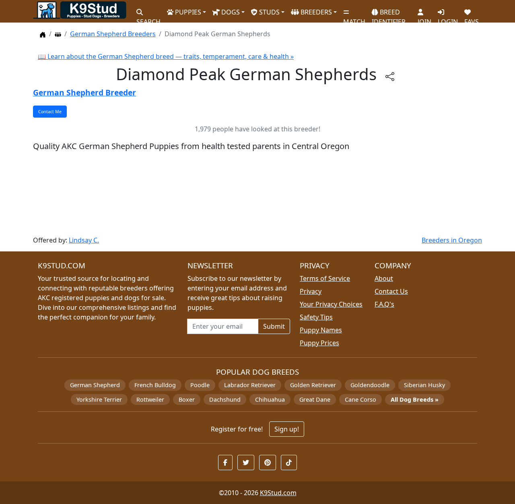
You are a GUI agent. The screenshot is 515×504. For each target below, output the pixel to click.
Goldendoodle (369, 385)
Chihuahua (270, 399)
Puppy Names (321, 330)
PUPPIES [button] (187, 12)
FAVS (471, 18)
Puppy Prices (319, 342)
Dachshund (225, 399)
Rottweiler (150, 399)
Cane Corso (360, 399)
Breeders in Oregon (452, 240)
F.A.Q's (384, 304)
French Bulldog (155, 385)
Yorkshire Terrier (99, 399)
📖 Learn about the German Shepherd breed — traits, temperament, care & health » (166, 56)
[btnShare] (390, 75)
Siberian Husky (424, 385)
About (384, 278)
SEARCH (148, 18)
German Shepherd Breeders (113, 33)
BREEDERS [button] (315, 12)
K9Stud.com (278, 492)
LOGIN (448, 18)
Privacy (310, 291)
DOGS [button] (230, 12)
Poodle (200, 385)
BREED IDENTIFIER (389, 13)
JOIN (424, 18)
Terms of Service (325, 278)
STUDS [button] (269, 12)
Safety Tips (316, 317)
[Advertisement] (257, 194)
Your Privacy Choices (331, 304)
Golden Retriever (313, 385)
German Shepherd (95, 385)
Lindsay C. (84, 240)
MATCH (354, 18)
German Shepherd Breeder (84, 92)
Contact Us (391, 291)
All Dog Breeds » (415, 399)
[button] (225, 462)
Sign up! (286, 429)
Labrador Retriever (250, 385)
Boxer (187, 399)
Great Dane (314, 399)
